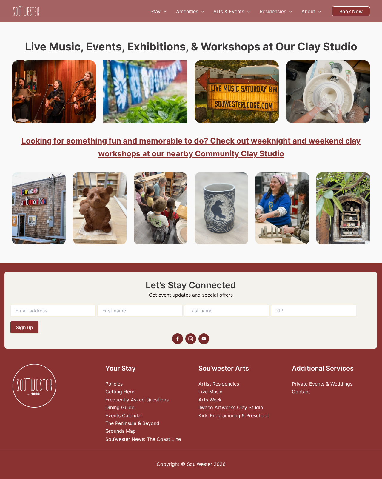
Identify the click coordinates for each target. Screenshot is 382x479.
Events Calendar (123, 415)
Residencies (273, 11)
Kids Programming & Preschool (233, 415)
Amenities (187, 11)
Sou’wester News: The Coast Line (143, 439)
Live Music (210, 392)
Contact (301, 392)
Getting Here (119, 392)
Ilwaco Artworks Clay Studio (230, 407)
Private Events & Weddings (322, 384)
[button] (164, 11)
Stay (155, 11)
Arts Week (210, 400)
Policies (114, 384)
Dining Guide (119, 407)
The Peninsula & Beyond (132, 423)
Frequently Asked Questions (137, 400)
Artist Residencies (218, 384)
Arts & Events (228, 11)
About (308, 11)
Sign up (24, 327)
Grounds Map (120, 431)
